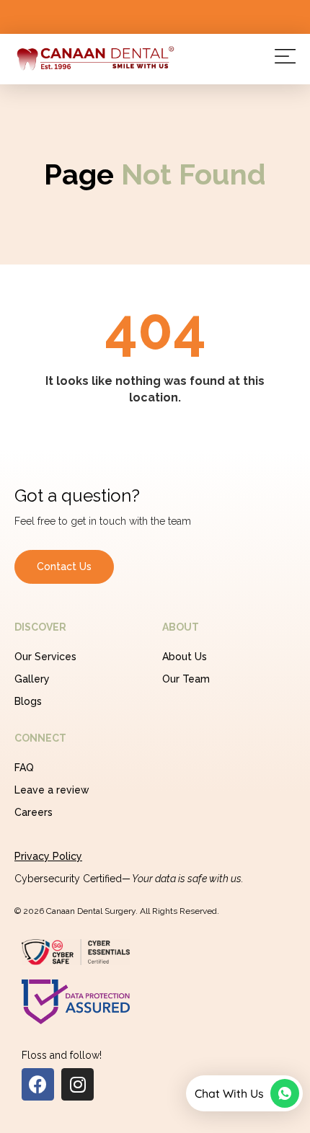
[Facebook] (38, 1084)
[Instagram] (77, 1084)
